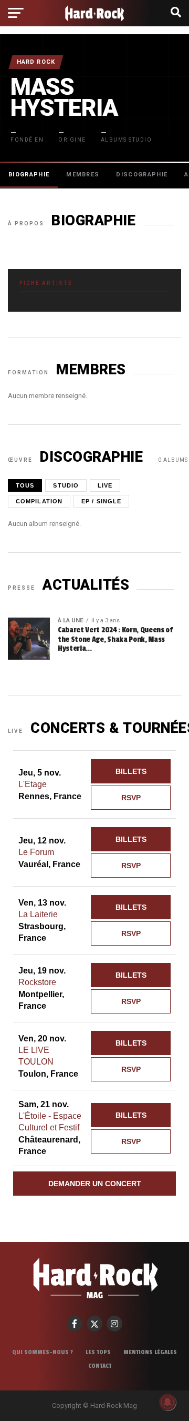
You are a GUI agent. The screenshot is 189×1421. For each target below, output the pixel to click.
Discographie (141, 174)
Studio (66, 485)
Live (105, 485)
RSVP (131, 797)
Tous (25, 485)
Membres (82, 174)
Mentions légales (150, 1352)
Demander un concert (94, 1183)
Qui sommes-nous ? (42, 1352)
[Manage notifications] (167, 1402)
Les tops (98, 1352)
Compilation (39, 501)
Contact (99, 1365)
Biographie (28, 174)
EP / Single (101, 501)
